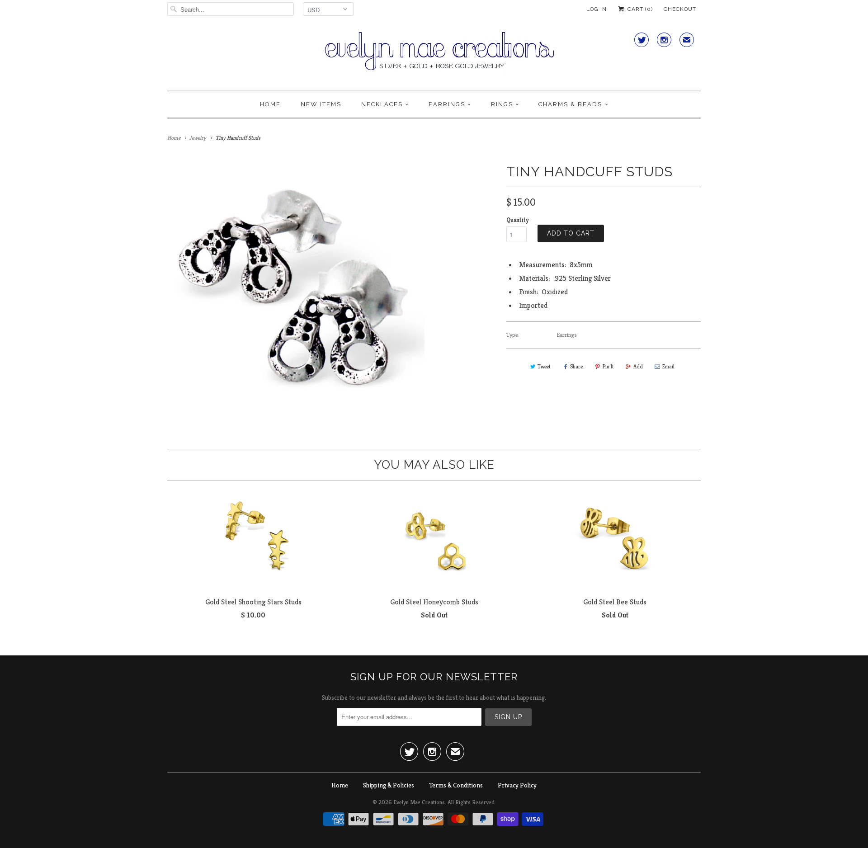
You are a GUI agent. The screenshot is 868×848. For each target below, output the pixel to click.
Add (638, 366)
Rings (502, 104)
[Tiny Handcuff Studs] (296, 289)
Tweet (544, 366)
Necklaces (382, 104)
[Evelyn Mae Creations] (434, 56)
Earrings (447, 104)
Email (668, 366)
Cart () (639, 9)
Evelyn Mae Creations (419, 802)
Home (270, 104)
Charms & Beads (570, 104)
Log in (596, 9)
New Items (321, 104)
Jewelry (197, 137)
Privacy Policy (517, 785)
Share (576, 366)
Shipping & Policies (388, 785)
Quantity (517, 220)
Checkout (680, 9)
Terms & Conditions (456, 785)
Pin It (608, 366)
